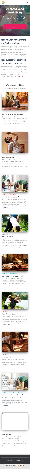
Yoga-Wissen (5, 234)
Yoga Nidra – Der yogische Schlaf (12, 276)
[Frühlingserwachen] (15, 142)
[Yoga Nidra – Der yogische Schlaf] (15, 262)
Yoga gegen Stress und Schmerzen (12, 114)
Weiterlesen (12, 125)
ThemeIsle (20, 460)
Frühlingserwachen (8, 157)
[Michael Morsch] (15, 421)
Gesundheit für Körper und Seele (10, 194)
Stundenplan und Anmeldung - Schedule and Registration (15, 26)
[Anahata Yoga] (15, 342)
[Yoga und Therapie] (15, 223)
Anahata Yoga (6, 357)
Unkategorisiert (6, 112)
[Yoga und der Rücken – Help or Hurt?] (15, 381)
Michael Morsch (7, 434)
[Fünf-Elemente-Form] (15, 300)
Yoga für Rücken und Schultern (11, 197)
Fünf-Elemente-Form (8, 314)
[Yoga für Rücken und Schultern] (15, 183)
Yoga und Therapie (8, 236)
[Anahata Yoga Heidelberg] (6, 2)
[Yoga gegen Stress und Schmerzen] (15, 101)
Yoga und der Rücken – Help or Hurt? (13, 395)
